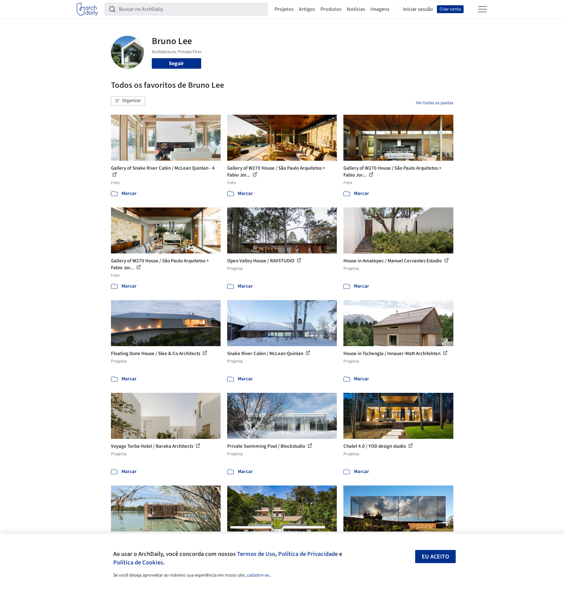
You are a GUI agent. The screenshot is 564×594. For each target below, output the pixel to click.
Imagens (379, 9)
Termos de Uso (256, 554)
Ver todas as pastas (434, 103)
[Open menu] (482, 9)
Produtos (330, 9)
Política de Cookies (138, 562)
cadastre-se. (258, 575)
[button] (128, 101)
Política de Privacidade (308, 554)
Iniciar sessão (418, 9)
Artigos (307, 9)
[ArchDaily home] (87, 9)
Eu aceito (435, 557)
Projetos (284, 9)
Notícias (356, 9)
